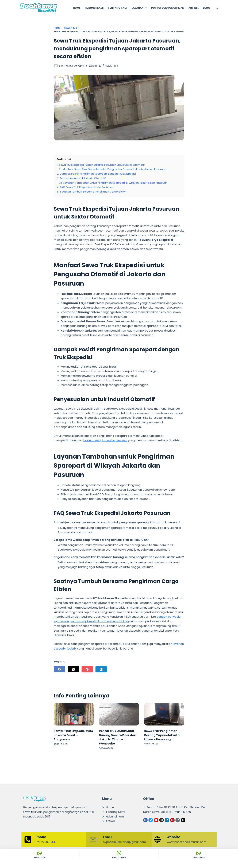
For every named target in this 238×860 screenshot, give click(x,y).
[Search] (217, 8)
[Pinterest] (87, 669)
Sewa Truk (111, 65)
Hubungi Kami (94, 8)
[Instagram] (161, 820)
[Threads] (183, 820)
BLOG (206, 8)
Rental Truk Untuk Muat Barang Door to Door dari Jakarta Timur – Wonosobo (117, 737)
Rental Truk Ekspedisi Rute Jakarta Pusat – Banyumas (73, 735)
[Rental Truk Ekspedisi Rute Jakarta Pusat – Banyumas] (74, 714)
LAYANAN (138, 8)
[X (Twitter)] (73, 669)
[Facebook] (59, 669)
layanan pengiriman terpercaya (105, 440)
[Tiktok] (177, 820)
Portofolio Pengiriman (167, 8)
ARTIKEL (194, 8)
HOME (76, 8)
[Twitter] (150, 820)
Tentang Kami (117, 8)
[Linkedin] (167, 820)
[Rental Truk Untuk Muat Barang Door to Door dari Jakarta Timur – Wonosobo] (119, 714)
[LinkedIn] (101, 669)
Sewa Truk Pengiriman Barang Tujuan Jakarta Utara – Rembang (162, 735)
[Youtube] (156, 820)
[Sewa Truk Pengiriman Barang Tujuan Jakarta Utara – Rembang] (164, 714)
